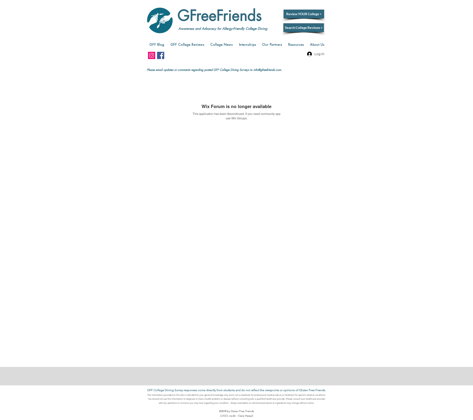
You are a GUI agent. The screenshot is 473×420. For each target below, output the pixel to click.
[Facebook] (160, 55)
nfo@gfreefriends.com (267, 70)
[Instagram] (151, 55)
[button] (187, 44)
